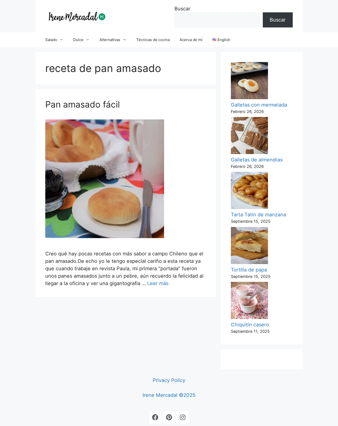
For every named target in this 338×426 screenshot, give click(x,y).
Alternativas (109, 39)
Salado (51, 39)
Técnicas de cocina (153, 39)
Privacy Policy (169, 380)
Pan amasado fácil (82, 104)
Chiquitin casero (250, 325)
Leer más (158, 283)
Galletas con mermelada (259, 105)
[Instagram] (182, 417)
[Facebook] (155, 417)
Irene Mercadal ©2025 (169, 395)
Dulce (78, 39)
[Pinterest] (169, 417)
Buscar (182, 9)
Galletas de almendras (257, 160)
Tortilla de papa (249, 270)
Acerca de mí (191, 39)
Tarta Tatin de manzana (258, 215)
